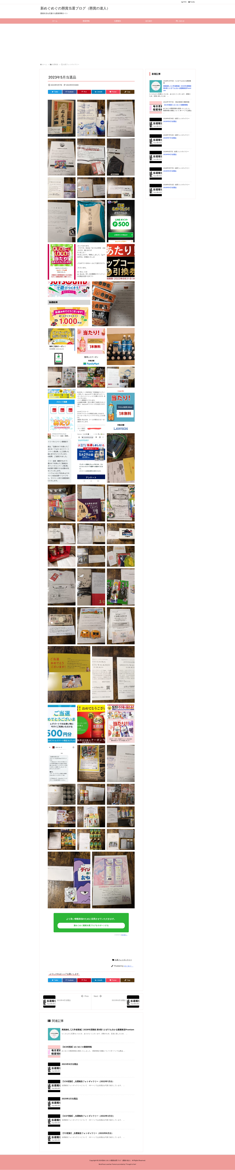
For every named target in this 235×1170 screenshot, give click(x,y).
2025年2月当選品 (70, 1098)
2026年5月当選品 (169, 171)
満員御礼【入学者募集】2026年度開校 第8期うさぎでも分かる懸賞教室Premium (98, 1029)
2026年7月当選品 (169, 138)
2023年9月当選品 (70, 1064)
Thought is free (131, 1164)
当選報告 (55, 64)
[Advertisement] (117, 42)
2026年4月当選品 (169, 187)
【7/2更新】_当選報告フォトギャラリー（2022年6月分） (87, 1133)
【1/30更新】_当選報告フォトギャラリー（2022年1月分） (88, 1081)
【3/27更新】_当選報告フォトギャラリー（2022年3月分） (88, 1116)
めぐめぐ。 (124, 935)
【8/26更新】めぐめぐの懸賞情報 (77, 1047)
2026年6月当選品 (169, 154)
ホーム (44, 64)
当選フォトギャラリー (71, 64)
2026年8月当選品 (169, 121)
